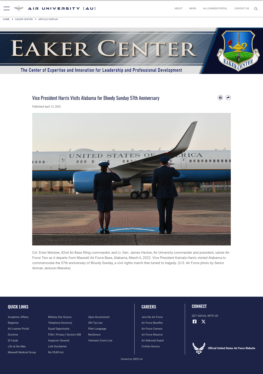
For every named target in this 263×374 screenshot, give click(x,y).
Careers (149, 307)
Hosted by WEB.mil (131, 359)
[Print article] (220, 97)
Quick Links (18, 307)
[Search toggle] (256, 8)
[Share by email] (228, 97)
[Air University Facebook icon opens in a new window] (194, 321)
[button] (6, 8)
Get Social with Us (205, 315)
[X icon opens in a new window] (203, 321)
